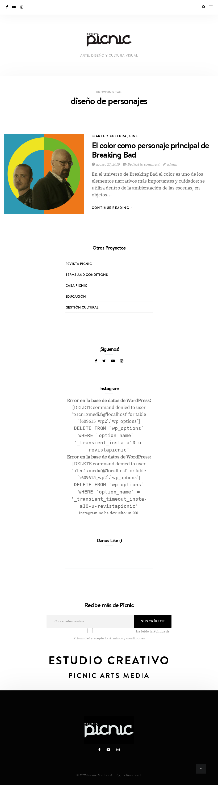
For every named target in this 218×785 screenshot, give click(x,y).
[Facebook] (7, 7)
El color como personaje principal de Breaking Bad (150, 150)
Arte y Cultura (111, 136)
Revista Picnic (78, 263)
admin (171, 164)
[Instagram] (22, 7)
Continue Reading (111, 207)
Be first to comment (143, 164)
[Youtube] (14, 7)
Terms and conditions (86, 274)
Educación (75, 296)
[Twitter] (104, 361)
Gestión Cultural (81, 307)
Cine (133, 136)
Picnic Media (97, 775)
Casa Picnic (76, 285)
